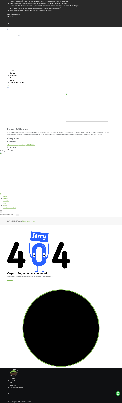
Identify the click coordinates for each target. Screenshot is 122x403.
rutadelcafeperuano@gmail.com (16, 145)
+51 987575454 (30, 145)
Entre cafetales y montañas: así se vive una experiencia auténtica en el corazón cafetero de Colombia (39, 3)
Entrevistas (13, 75)
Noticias (12, 71)
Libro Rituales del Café (17, 82)
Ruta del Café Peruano (24, 402)
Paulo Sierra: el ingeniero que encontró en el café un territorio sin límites (31, 10)
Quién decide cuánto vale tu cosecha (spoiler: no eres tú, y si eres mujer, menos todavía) (35, 8)
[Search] (8, 86)
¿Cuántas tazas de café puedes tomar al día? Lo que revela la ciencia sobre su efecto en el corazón (39, 1)
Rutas (11, 78)
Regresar (10, 280)
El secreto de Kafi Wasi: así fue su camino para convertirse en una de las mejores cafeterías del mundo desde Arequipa (44, 6)
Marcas (12, 80)
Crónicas (12, 73)
